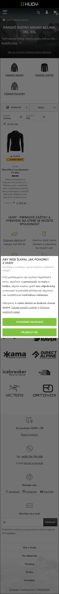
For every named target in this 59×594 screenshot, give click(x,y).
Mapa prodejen (29, 435)
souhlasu (11, 533)
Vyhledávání (38, 12)
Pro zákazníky (29, 555)
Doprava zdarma (12, 240)
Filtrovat (16, 107)
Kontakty (29, 580)
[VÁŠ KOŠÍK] (55, 12)
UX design (14, 589)
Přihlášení (47, 12)
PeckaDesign (44, 589)
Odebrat (21, 117)
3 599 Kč (8, 203)
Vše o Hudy (29, 547)
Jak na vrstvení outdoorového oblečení (29, 52)
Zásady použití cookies (24, 307)
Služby (29, 571)
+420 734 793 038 (32, 456)
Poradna (29, 563)
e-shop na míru (28, 589)
